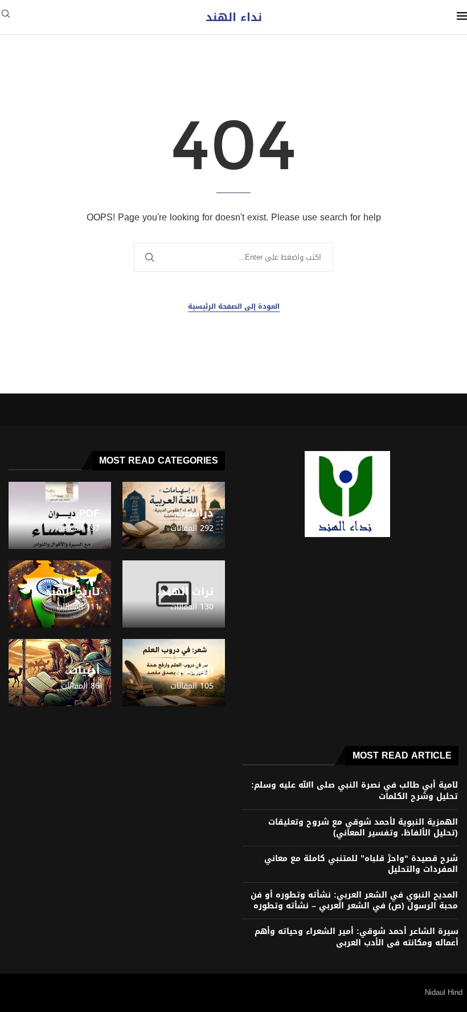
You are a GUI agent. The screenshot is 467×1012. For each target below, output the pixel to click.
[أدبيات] (60, 672)
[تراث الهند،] (173, 594)
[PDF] (60, 515)
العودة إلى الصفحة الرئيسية (234, 306)
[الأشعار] (173, 672)
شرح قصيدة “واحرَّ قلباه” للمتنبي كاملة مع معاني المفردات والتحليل (361, 864)
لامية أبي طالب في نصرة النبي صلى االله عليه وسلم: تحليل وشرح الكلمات (354, 790)
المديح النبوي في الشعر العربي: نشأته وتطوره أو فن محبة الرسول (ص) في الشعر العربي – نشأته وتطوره (354, 900)
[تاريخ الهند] (60, 594)
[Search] (5, 17)
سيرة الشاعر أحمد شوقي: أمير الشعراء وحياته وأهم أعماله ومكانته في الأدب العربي (356, 937)
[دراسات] (173, 515)
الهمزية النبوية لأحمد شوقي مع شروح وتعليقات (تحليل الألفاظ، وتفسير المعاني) (363, 827)
